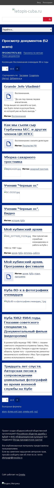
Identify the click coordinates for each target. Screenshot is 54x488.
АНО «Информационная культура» (27, 437)
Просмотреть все (11, 53)
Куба (22, 220)
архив (14, 253)
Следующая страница (17, 69)
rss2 (36, 411)
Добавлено (15, 78)
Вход (39, 2)
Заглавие (23, 75)
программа (20, 276)
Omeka (22, 474)
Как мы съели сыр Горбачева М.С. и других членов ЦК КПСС (25, 129)
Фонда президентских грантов (27, 440)
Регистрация (47, 2)
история (15, 220)
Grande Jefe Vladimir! (22, 86)
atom (4, 411)
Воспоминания (19, 116)
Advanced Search (45, 19)
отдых (37, 273)
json (20, 411)
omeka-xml (28, 411)
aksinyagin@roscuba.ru (12, 457)
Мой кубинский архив (23, 229)
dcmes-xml (12, 411)
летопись (28, 253)
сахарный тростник (39, 169)
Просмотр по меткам (33, 53)
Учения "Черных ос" (21, 185)
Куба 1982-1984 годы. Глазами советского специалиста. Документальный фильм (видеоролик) (25, 327)
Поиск (49, 19)
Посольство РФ (29, 145)
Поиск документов (11, 56)
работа (36, 253)
